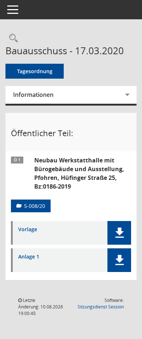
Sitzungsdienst (101, 307)
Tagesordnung (34, 71)
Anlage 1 (28, 257)
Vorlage (27, 229)
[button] (119, 233)
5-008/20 (34, 205)
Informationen (33, 95)
